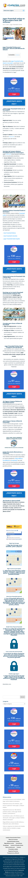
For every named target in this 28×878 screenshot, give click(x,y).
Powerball (11, 136)
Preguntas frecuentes (13, 851)
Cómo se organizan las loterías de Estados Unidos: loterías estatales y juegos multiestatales (14, 828)
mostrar (17, 54)
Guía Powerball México (10, 233)
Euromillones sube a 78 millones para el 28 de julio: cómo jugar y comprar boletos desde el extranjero (13, 817)
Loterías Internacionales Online (13, 837)
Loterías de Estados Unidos (17, 845)
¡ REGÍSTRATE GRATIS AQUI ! (14, 102)
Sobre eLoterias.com (10, 847)
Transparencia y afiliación (13, 853)
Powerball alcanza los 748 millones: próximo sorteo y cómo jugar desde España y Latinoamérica (12, 811)
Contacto (19, 847)
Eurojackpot (6, 845)
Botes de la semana (13, 839)
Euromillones (19, 843)
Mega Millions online (9, 843)
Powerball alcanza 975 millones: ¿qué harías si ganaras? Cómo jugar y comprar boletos (13, 805)
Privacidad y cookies (13, 849)
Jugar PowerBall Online (16, 24)
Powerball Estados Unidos (13, 841)
